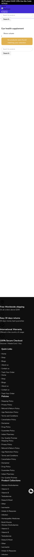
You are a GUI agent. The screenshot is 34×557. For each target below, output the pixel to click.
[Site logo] (6, 9)
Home (3, 354)
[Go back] (3, 24)
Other (3, 504)
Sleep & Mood (6, 500)
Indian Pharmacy (7, 434)
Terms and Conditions (9, 416)
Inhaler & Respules (8, 511)
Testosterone (6, 496)
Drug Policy (5, 427)
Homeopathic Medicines (10, 518)
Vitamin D (5, 489)
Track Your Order (8, 372)
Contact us (5, 368)
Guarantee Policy (8, 430)
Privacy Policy (6, 405)
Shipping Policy (7, 401)
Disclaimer (5, 423)
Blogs (3, 361)
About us (4, 365)
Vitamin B (5, 493)
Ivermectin (5, 507)
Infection (4, 515)
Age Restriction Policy (9, 412)
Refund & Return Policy (10, 408)
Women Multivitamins (9, 485)
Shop (3, 357)
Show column (8, 33)
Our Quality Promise (9, 438)
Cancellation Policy (8, 419)
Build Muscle (6, 522)
